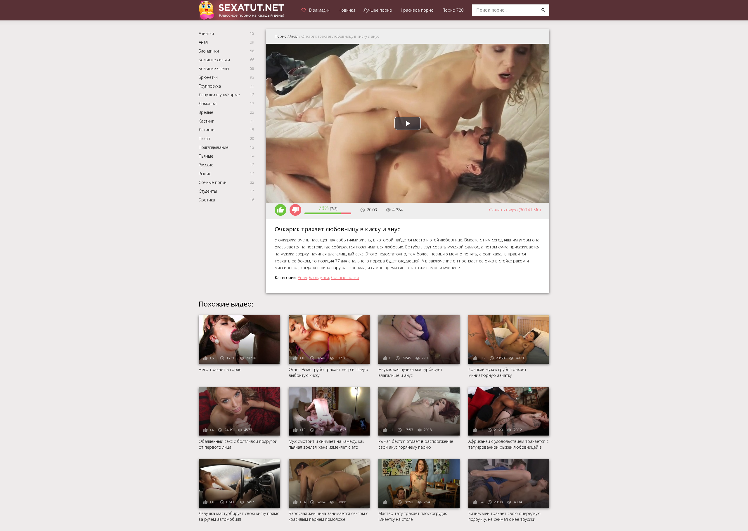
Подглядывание (213, 147)
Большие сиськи (214, 59)
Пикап (204, 138)
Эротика (207, 200)
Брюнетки (208, 77)
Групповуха (210, 86)
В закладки (319, 10)
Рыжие (205, 173)
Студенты (208, 191)
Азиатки (206, 33)
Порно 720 (452, 10)
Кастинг (206, 121)
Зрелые (206, 112)
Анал (203, 42)
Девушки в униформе (219, 95)
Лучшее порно (378, 10)
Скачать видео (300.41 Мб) (515, 210)
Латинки (206, 130)
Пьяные (206, 156)
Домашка (208, 103)
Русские (206, 165)
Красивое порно (417, 10)
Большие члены (214, 68)
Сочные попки (212, 182)
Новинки (346, 10)
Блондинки (209, 51)
